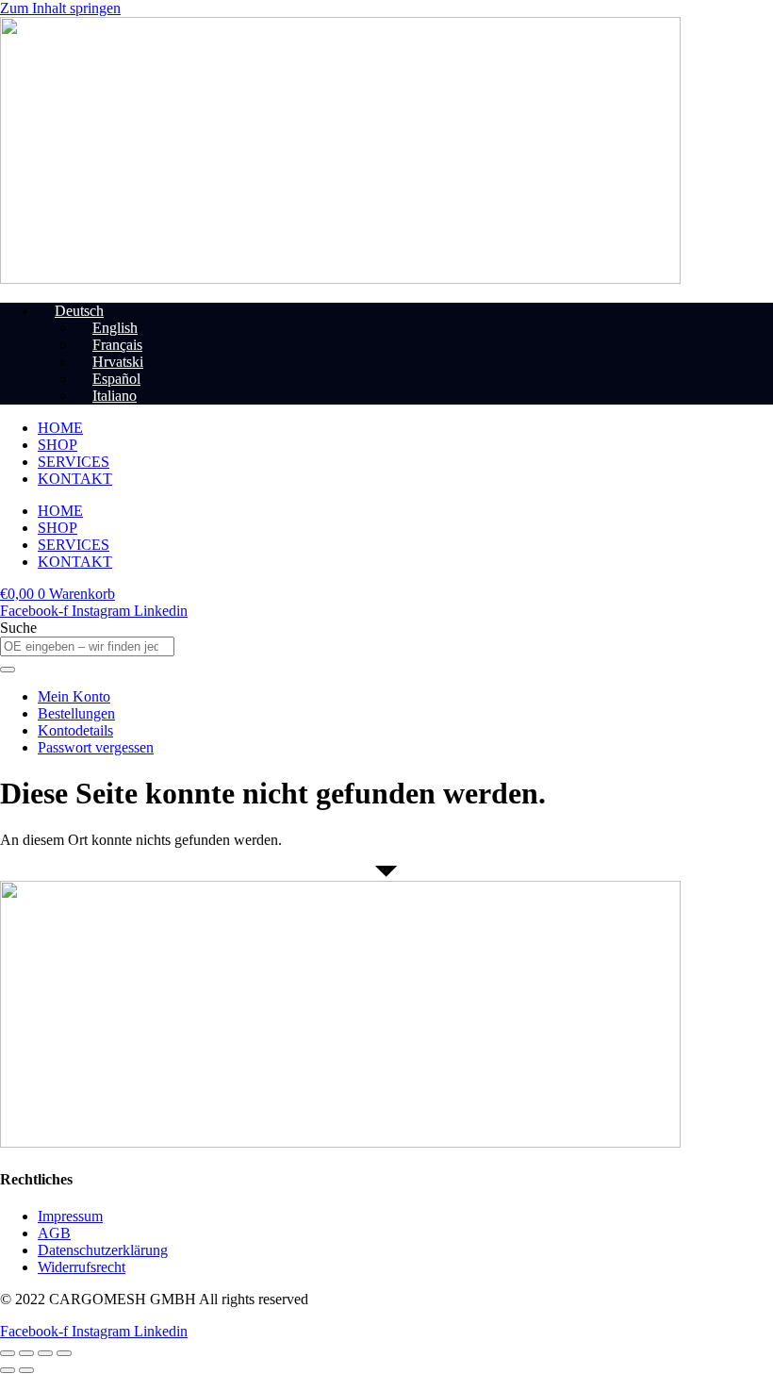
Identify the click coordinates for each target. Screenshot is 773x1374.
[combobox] (87, 646)
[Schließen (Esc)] (64, 1353)
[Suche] (7, 669)
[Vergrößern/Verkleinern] (7, 1353)
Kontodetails (75, 730)
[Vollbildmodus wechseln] (26, 1353)
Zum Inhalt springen (60, 8)
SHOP (57, 445)
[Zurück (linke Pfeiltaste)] (7, 1370)
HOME (60, 428)
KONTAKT (75, 479)
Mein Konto (74, 696)
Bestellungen (76, 713)
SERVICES (73, 462)
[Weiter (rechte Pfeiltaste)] (26, 1370)
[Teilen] (45, 1353)
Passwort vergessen (96, 747)
